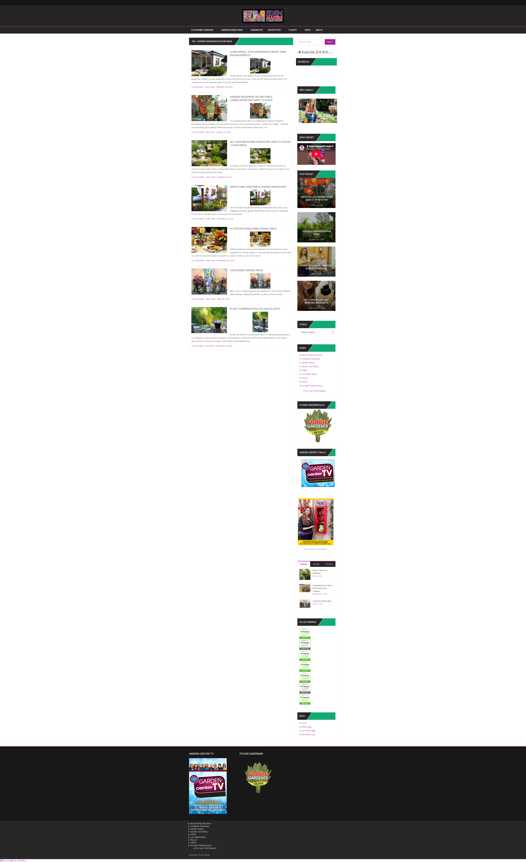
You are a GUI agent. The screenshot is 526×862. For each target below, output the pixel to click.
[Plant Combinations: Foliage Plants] (209, 331)
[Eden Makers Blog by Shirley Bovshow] (263, 16)
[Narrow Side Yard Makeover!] (304, 574)
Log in (304, 723)
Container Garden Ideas (246, 270)
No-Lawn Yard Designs (316, 391)
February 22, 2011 (225, 219)
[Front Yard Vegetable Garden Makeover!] (209, 198)
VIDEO (308, 30)
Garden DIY (257, 30)
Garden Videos (308, 363)
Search (330, 42)
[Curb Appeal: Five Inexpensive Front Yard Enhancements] (209, 63)
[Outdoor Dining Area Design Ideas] (209, 240)
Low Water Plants (309, 374)
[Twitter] (307, 2)
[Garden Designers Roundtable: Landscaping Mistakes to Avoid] (209, 108)
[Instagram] (312, 2)
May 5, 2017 (316, 274)
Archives (329, 564)
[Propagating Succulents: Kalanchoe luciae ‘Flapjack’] (304, 588)
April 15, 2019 (316, 205)
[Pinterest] (328, 2)
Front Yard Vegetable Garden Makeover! (258, 186)
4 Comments (197, 87)
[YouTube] (323, 2)
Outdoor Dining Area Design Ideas (253, 228)
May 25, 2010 (223, 299)
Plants (293, 30)
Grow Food (274, 30)
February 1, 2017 (316, 308)
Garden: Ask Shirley (310, 366)
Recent (316, 564)
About (319, 30)
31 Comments (197, 219)
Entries (306, 727)
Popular (303, 564)
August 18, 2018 (316, 240)
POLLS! (304, 378)
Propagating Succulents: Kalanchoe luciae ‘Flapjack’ (322, 588)
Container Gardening (310, 359)
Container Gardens (202, 30)
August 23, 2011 (224, 177)
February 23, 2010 (224, 346)
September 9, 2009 (319, 594)
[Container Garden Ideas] (209, 282)
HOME (304, 370)
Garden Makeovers (232, 30)
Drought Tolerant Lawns (312, 386)
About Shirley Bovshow (311, 355)
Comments (308, 731)
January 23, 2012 (223, 132)
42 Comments (197, 177)
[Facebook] (301, 2)
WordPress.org (308, 734)
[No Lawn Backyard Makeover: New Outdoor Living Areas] (209, 153)
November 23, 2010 (226, 260)
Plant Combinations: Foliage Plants (255, 308)
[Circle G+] (334, 2)
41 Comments (197, 346)
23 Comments (197, 260)
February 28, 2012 (225, 87)
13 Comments (197, 132)
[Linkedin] (318, 2)
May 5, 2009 (317, 576)
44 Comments (197, 299)
